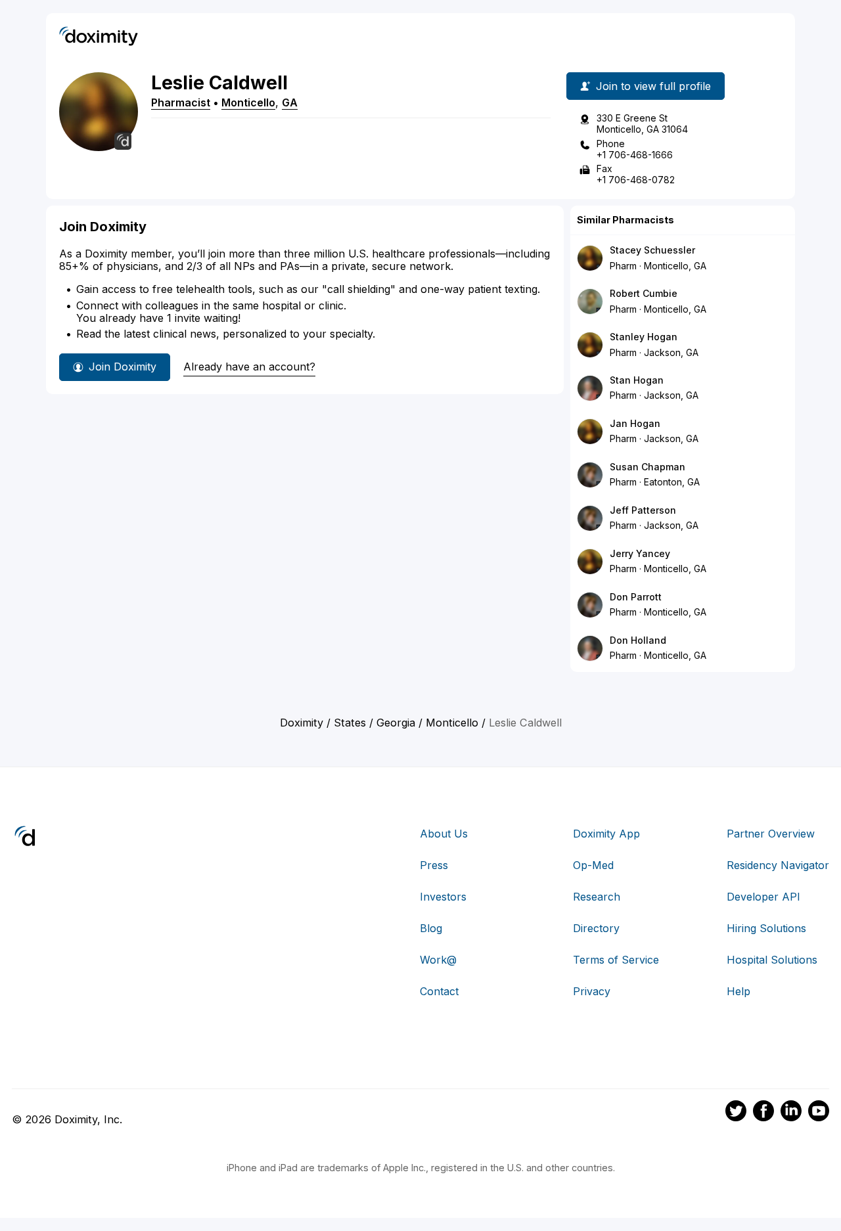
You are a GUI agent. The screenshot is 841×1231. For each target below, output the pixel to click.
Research (596, 896)
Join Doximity (122, 366)
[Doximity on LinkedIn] (791, 1113)
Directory (596, 928)
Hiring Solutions (766, 928)
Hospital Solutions (772, 959)
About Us (444, 833)
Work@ (438, 959)
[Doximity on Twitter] (735, 1113)
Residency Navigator (778, 865)
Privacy (591, 991)
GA (290, 102)
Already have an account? (249, 366)
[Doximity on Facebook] (763, 1113)
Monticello (248, 102)
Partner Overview (771, 833)
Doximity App (606, 833)
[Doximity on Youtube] (818, 1113)
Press (434, 865)
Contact (439, 991)
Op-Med (593, 865)
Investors (443, 896)
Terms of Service (616, 959)
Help (738, 991)
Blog (431, 928)
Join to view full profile (653, 86)
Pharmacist (180, 102)
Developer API (763, 896)
